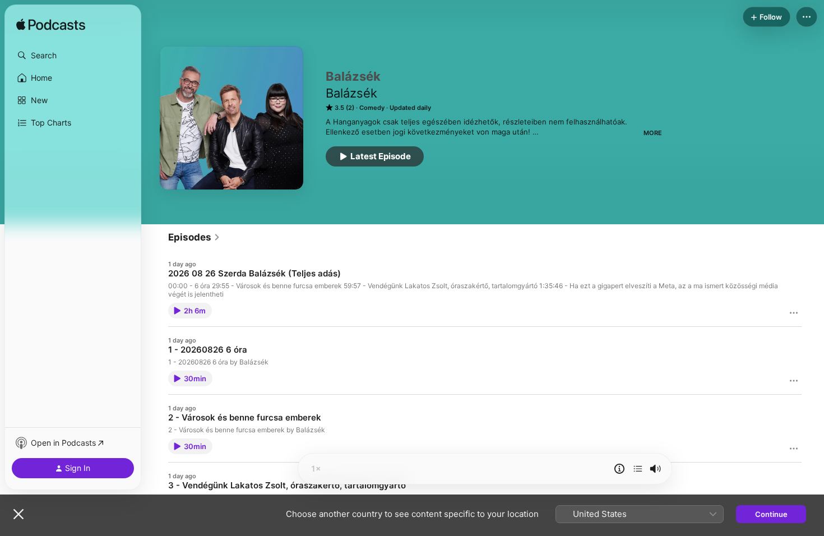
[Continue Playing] (638, 469)
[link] (194, 237)
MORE (653, 133)
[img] (50, 25)
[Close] (18, 514)
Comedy (372, 108)
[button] (72, 55)
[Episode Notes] (619, 469)
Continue (771, 514)
